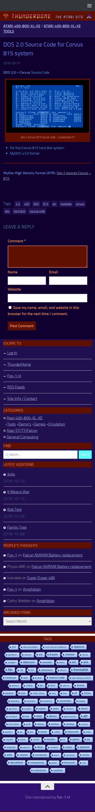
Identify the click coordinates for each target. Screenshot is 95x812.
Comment (17, 241)
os (64, 739)
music (81, 685)
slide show (38, 693)
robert (68, 747)
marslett (47, 662)
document (16, 762)
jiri (41, 685)
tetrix (62, 662)
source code (37, 211)
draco (63, 670)
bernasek (69, 762)
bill (40, 654)
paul (56, 755)
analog (70, 724)
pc (21, 732)
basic (54, 654)
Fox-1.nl (14, 375)
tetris (23, 739)
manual (11, 747)
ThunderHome (19, 364)
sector (85, 755)
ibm (65, 693)
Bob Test (14, 509)
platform (12, 654)
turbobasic (40, 770)
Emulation (56, 424)
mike (88, 732)
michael (13, 716)
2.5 (32, 670)
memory (70, 755)
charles (23, 755)
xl (75, 693)
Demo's (25, 424)
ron (84, 763)
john (9, 754)
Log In (12, 353)
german (13, 708)
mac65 (9, 739)
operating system (81, 678)
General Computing (22, 437)
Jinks (11, 474)
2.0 (18, 204)
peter (54, 763)
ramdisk (58, 770)
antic (56, 708)
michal (55, 724)
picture (9, 693)
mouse (28, 654)
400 (26, 204)
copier (42, 708)
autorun (84, 747)
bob (27, 716)
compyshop (37, 762)
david (84, 708)
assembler (65, 701)
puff (28, 724)
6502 (52, 685)
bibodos (15, 701)
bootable (66, 204)
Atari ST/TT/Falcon (22, 430)
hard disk (19, 211)
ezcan (84, 724)
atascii (26, 747)
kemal (38, 678)
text (25, 677)
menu (85, 654)
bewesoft (73, 731)
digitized (79, 647)
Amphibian (32, 589)
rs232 (36, 739)
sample (12, 662)
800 (36, 204)
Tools (11, 424)
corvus (80, 204)
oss (54, 693)
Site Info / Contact (22, 398)
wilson (15, 685)
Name (12, 272)
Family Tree (17, 527)
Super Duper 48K (41, 577)
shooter (70, 654)
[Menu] (89, 5)
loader (27, 708)
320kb (87, 693)
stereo (66, 685)
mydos (51, 739)
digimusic (29, 662)
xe (88, 739)
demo (53, 716)
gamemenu (70, 716)
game (76, 739)
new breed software (55, 647)
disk (86, 662)
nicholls (31, 701)
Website (14, 289)
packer (9, 732)
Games (40, 424)
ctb (21, 670)
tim (31, 732)
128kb (29, 685)
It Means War (18, 491)
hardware (10, 677)
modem (54, 747)
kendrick (47, 701)
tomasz (70, 708)
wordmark (41, 755)
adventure (47, 670)
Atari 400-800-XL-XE (21, 26)
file (10, 670)
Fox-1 (12, 555)
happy (82, 701)
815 (45, 204)
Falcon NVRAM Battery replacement (53, 555)
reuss (40, 724)
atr (54, 204)
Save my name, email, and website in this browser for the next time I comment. (43, 310)
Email (53, 272)
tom (23, 693)
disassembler (30, 647)
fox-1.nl (63, 797)
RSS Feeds (16, 387)
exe (39, 716)
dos (7, 211)
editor (57, 732)
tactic (43, 731)
